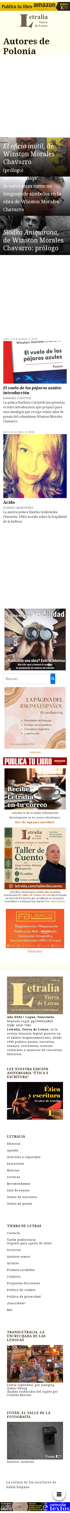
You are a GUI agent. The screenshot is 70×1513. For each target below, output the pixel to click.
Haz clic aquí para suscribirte (35, 822)
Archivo (13, 1263)
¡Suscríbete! (16, 1303)
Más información (55, 901)
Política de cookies (21, 1290)
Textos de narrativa (22, 1197)
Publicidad (35, 752)
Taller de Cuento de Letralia (38, 895)
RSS (9, 1310)
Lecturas (13, 1177)
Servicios (14, 1250)
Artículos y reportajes (24, 1157)
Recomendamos (18, 1183)
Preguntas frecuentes (23, 1283)
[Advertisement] (35, 97)
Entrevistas (15, 1163)
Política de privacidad (24, 1296)
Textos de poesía (19, 1203)
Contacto (13, 1233)
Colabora (14, 1276)
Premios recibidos (21, 1270)
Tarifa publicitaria (29, 1241)
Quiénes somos (18, 1256)
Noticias (13, 1170)
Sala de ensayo (18, 1190)
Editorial (13, 1143)
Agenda (12, 1150)
